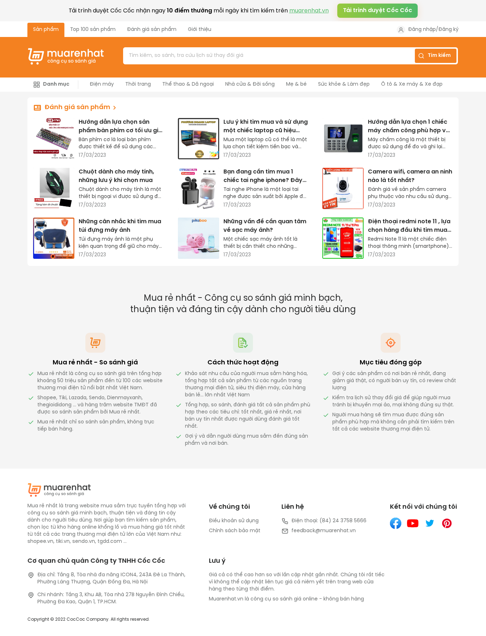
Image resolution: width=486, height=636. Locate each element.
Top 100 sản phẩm (93, 29)
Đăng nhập (422, 29)
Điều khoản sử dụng (234, 521)
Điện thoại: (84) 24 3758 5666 (328, 521)
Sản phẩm (46, 29)
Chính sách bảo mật (234, 531)
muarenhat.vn (309, 11)
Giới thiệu (199, 29)
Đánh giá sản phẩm (151, 29)
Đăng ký (448, 29)
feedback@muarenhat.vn (323, 531)
